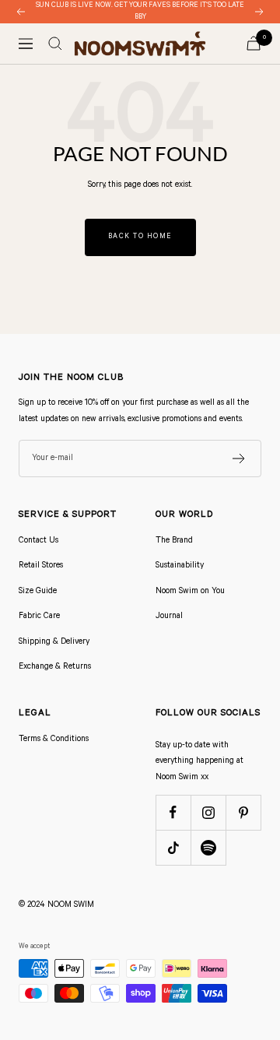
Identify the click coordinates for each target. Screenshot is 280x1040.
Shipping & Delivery (54, 642)
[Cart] (253, 43)
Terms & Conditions (54, 739)
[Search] (55, 44)
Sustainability (180, 566)
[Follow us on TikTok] (173, 847)
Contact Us (38, 541)
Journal (169, 616)
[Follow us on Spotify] (208, 847)
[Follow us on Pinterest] (243, 812)
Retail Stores (41, 566)
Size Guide (38, 591)
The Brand (174, 541)
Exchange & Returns (55, 667)
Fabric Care (39, 616)
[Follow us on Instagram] (208, 812)
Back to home (140, 237)
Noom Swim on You (190, 591)
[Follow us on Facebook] (173, 812)
